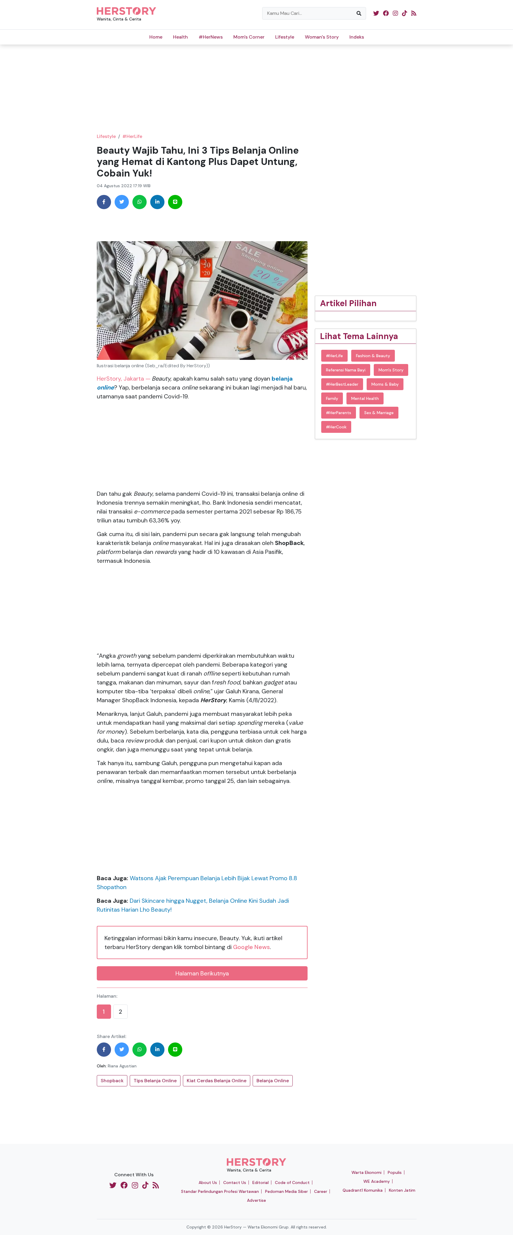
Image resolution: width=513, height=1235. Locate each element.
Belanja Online (272, 1080)
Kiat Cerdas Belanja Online (216, 1080)
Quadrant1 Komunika (363, 1190)
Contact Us (234, 1182)
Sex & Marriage (379, 412)
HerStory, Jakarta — (124, 378)
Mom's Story (391, 370)
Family (332, 398)
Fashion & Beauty (373, 355)
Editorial (260, 1182)
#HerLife (132, 136)
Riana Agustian (122, 1066)
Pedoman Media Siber (286, 1191)
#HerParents (338, 412)
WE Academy (376, 1181)
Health (180, 37)
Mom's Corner (249, 37)
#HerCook (336, 427)
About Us (208, 1182)
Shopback (112, 1080)
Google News (251, 947)
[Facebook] (104, 202)
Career (320, 1191)
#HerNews (211, 37)
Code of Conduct (292, 1182)
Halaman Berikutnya (202, 973)
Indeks (356, 37)
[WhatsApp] (139, 202)
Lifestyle (284, 37)
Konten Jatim (402, 1190)
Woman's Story (322, 37)
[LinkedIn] (157, 202)
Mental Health (365, 398)
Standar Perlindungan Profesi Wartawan (220, 1191)
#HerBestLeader (342, 384)
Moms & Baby (385, 384)
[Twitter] (122, 202)
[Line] (175, 202)
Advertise (256, 1200)
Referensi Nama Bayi (345, 370)
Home (155, 37)
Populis (395, 1172)
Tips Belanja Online (155, 1080)
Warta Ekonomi (366, 1172)
